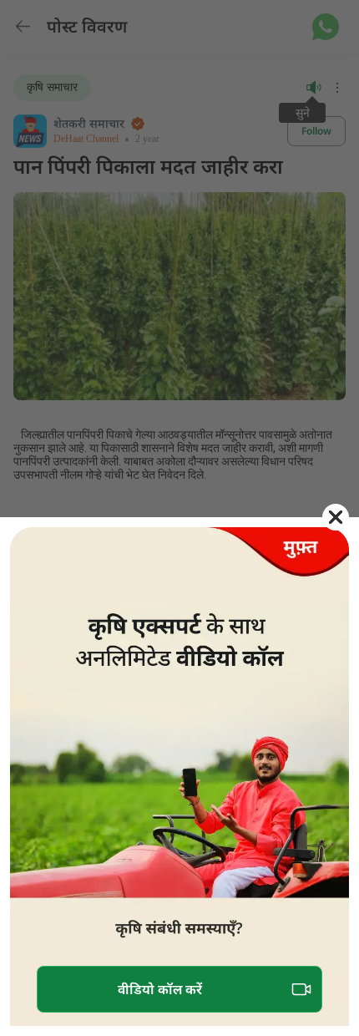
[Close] (335, 517)
